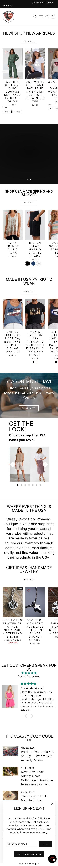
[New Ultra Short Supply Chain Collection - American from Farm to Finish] (10, 771)
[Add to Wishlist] (6, 52)
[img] (29, 673)
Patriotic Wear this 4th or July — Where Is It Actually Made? (37, 756)
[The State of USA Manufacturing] (10, 795)
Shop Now (45, 166)
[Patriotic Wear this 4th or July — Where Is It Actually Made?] (10, 750)
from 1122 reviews (29, 676)
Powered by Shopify (29, 863)
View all (28, 41)
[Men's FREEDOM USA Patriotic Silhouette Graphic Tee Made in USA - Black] (33, 362)
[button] (27, 716)
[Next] (45, 464)
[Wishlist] (47, 16)
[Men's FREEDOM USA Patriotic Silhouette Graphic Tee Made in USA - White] (37, 362)
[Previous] (12, 464)
